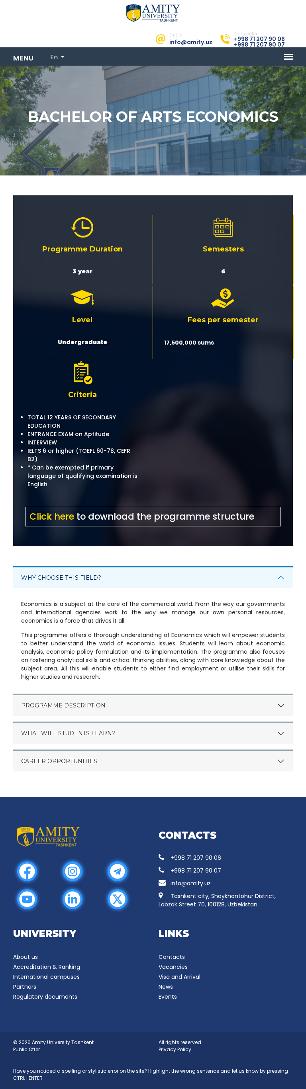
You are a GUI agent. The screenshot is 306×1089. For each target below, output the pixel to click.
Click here (51, 516)
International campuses (46, 977)
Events (168, 997)
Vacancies (173, 967)
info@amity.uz (191, 883)
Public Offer (26, 1049)
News (166, 987)
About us (25, 957)
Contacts (172, 957)
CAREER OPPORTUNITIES (59, 761)
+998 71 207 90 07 (196, 871)
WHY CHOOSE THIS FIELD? (61, 577)
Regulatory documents (45, 997)
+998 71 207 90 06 (196, 858)
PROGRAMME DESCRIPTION (63, 705)
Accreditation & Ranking (46, 967)
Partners (24, 987)
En (54, 57)
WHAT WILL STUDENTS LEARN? (68, 733)
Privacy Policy (175, 1049)
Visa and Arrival (179, 977)
